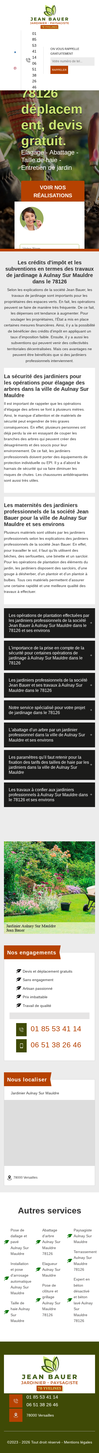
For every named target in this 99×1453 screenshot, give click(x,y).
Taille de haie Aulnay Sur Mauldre (20, 1312)
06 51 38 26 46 (34, 75)
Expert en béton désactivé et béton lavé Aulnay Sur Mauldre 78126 (83, 1300)
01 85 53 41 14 (34, 45)
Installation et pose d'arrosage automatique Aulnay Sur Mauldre (21, 1278)
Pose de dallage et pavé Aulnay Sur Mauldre (20, 1242)
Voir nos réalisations (53, 192)
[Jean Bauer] (49, 17)
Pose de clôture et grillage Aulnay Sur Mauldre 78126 (51, 1300)
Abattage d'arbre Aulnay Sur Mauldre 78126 (51, 1242)
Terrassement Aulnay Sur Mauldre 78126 (84, 1261)
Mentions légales (78, 1442)
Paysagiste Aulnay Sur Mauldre (83, 1236)
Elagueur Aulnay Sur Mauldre (51, 1270)
